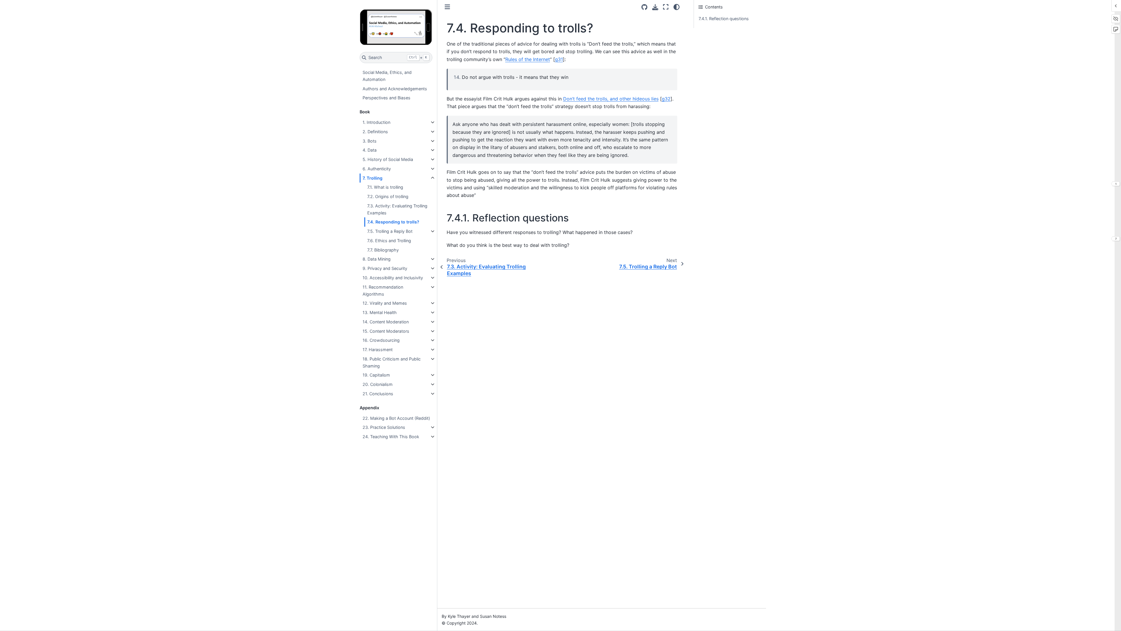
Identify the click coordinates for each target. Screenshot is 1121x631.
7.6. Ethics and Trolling (389, 240)
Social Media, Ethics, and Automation (387, 76)
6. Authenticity (377, 168)
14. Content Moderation (386, 321)
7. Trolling (372, 178)
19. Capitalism (376, 374)
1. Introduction (376, 122)
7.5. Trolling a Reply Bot (389, 231)
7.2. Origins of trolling (387, 196)
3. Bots (370, 140)
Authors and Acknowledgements (395, 88)
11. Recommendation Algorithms (383, 291)
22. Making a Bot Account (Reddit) (396, 418)
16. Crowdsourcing (381, 340)
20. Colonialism (378, 384)
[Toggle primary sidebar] (447, 7)
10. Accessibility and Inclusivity (393, 277)
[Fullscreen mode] (665, 7)
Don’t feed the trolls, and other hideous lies (611, 99)
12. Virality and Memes (385, 303)
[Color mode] (676, 7)
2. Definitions (375, 131)
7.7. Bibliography (383, 249)
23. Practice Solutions (384, 427)
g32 (666, 99)
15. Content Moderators (386, 331)
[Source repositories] (644, 7)
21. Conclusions (378, 393)
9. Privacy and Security (385, 268)
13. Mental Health (380, 312)
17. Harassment (378, 349)
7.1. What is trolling (385, 187)
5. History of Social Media (388, 159)
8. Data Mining (377, 258)
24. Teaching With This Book (391, 436)
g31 (559, 59)
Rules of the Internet (527, 59)
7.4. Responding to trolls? (393, 221)
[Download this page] (655, 7)
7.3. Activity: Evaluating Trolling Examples (397, 209)
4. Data (370, 150)
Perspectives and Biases (386, 97)
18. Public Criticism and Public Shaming (392, 362)
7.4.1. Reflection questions (724, 18)
